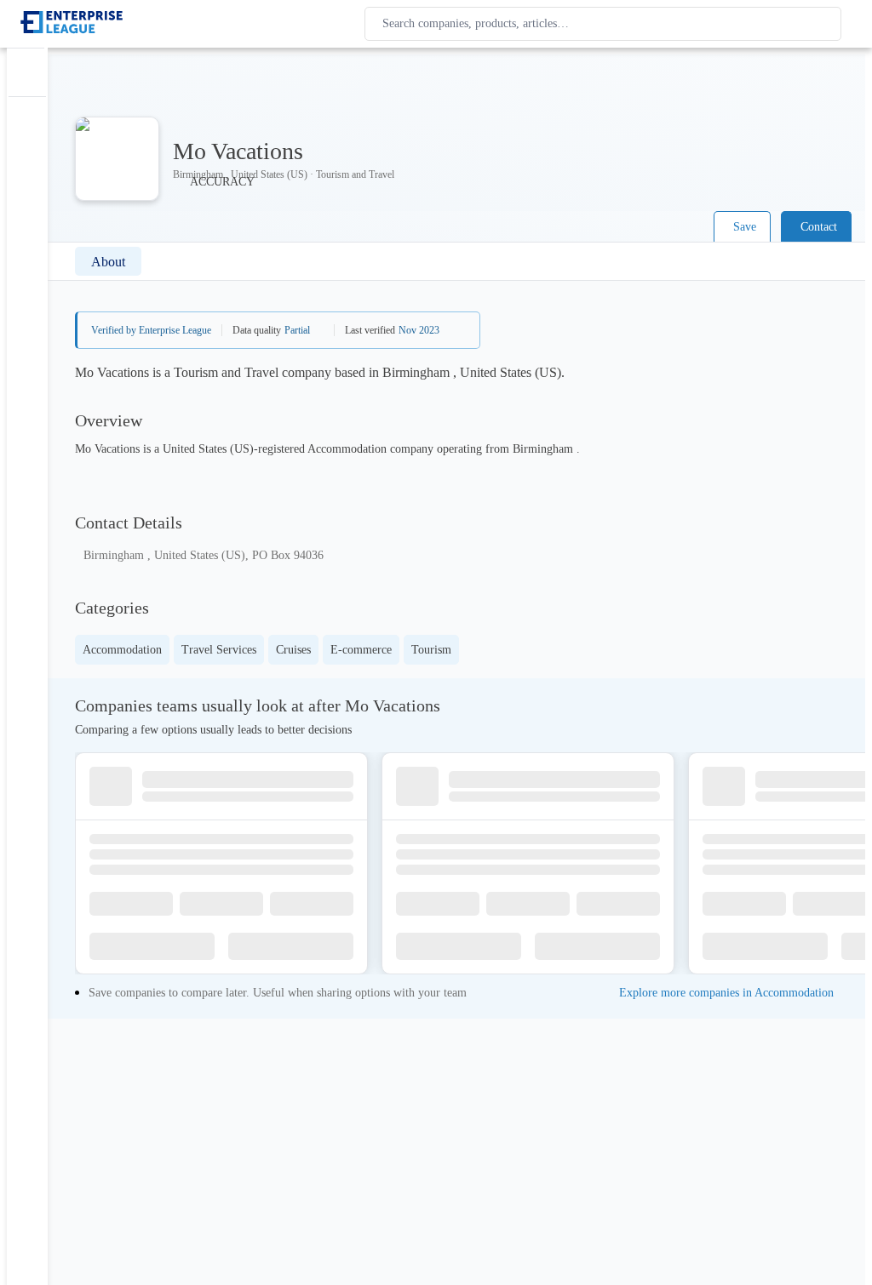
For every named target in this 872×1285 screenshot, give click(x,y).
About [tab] (108, 261)
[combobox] (606, 23)
